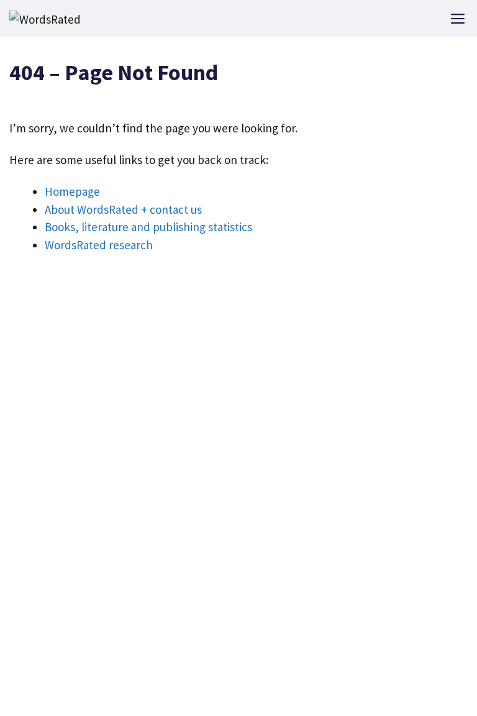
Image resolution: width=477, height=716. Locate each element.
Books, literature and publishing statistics (148, 226)
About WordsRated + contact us (123, 209)
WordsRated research (99, 244)
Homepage (72, 191)
